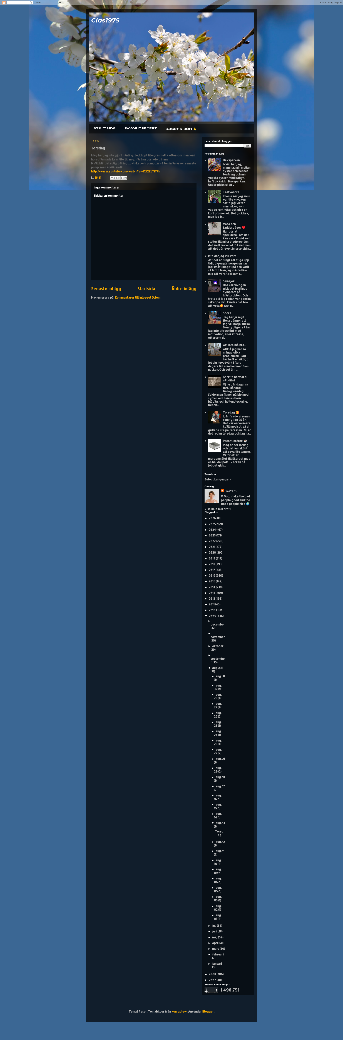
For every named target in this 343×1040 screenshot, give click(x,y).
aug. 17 (220, 786)
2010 (212, 610)
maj (215, 937)
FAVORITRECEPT (140, 128)
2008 (213, 974)
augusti (217, 668)
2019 (212, 558)
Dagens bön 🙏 (181, 129)
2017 (212, 570)
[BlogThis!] (115, 178)
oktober (217, 646)
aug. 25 (218, 723)
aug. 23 (218, 742)
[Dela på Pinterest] (125, 178)
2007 (213, 980)
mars (216, 948)
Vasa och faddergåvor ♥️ (234, 225)
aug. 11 (220, 851)
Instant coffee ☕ (235, 441)
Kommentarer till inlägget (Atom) (138, 297)
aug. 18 (220, 777)
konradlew (179, 1011)
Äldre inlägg (184, 288)
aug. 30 (218, 687)
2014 (212, 587)
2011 (212, 604)
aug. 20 (218, 769)
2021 (212, 547)
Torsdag (219, 833)
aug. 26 (218, 714)
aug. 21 (220, 759)
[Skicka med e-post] (112, 178)
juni (215, 931)
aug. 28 (218, 696)
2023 (212, 535)
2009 (213, 616)
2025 (213, 524)
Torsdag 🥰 (231, 412)
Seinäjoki (229, 281)
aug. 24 (218, 732)
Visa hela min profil (218, 509)
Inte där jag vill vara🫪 (223, 256)
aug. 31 (220, 676)
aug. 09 (218, 871)
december (218, 624)
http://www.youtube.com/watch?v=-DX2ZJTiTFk (125, 171)
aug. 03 (218, 898)
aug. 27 (218, 705)
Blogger (208, 1011)
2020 (213, 552)
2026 (213, 518)
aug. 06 (218, 880)
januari (217, 963)
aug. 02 (218, 907)
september (218, 660)
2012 (212, 598)
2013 (212, 593)
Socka (227, 313)
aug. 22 (218, 751)
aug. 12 (220, 842)
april (215, 943)
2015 (212, 581)
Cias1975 (105, 20)
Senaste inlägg (106, 288)
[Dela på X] (119, 178)
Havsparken (231, 160)
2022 (212, 541)
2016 (212, 575)
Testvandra (231, 192)
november (218, 637)
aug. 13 (220, 823)
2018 (212, 564)
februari (218, 954)
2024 (213, 529)
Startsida (105, 128)
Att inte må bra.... (234, 345)
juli (214, 925)
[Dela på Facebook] (122, 178)
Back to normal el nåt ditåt (235, 378)
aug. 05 (218, 889)
